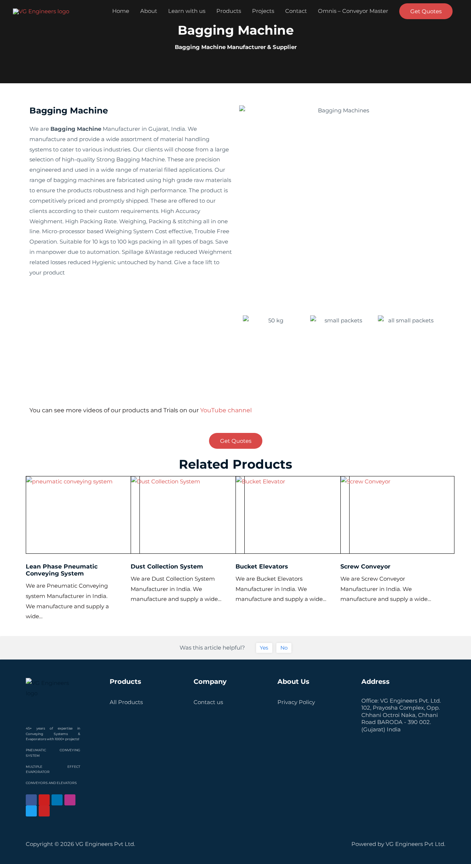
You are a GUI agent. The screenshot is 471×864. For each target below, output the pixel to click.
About (148, 10)
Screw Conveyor (365, 566)
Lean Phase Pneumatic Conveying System (62, 570)
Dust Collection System (167, 566)
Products (228, 10)
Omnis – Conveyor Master (353, 10)
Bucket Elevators (262, 566)
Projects (263, 10)
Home (120, 10)
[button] (426, 11)
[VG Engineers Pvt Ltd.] (41, 10)
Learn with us (186, 10)
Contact (296, 10)
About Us (293, 682)
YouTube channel (226, 410)
